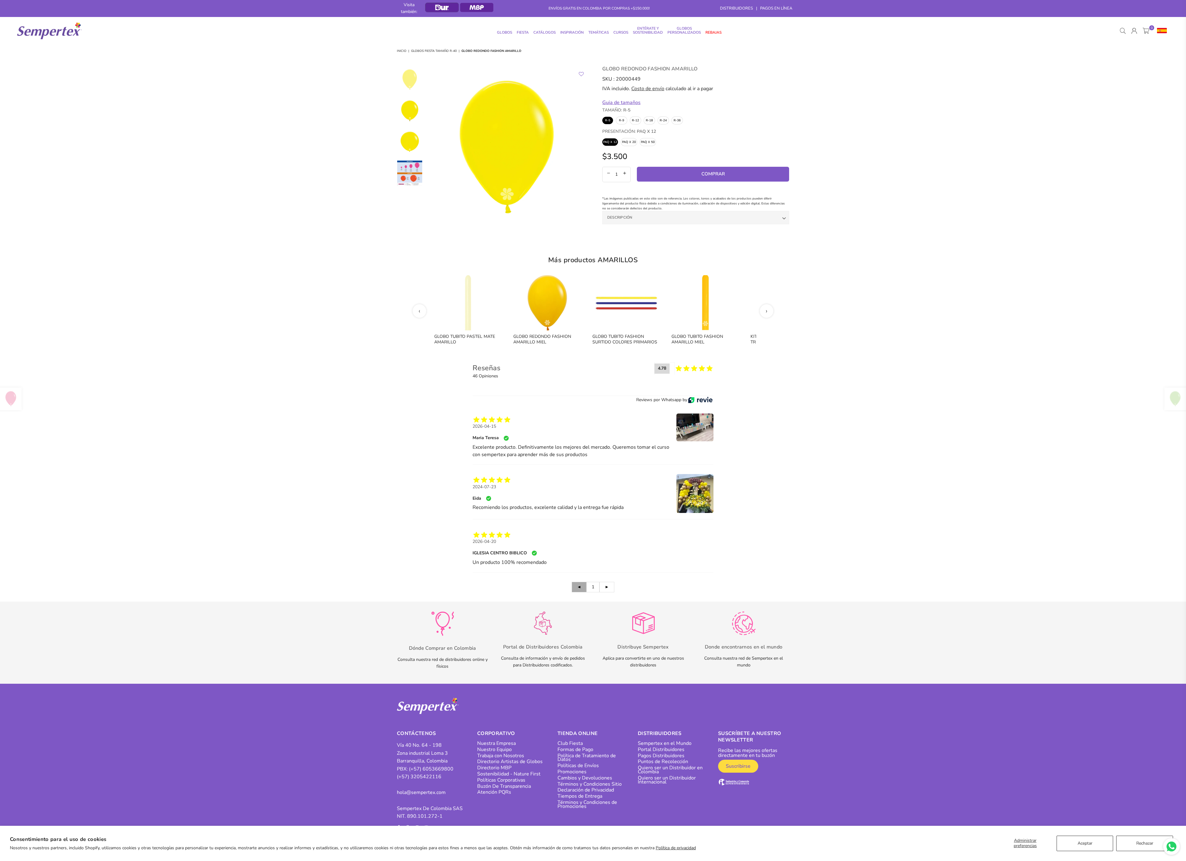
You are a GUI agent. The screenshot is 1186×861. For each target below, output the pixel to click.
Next (583, 147)
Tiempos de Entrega (579, 796)
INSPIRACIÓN (572, 32)
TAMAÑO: (616, 110)
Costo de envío (647, 88)
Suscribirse (738, 766)
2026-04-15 (484, 426)
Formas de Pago (575, 749)
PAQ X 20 (629, 142)
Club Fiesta (570, 743)
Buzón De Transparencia (504, 786)
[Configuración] (1160, 31)
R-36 (677, 120)
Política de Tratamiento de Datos (586, 757)
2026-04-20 (484, 541)
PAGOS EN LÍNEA (776, 8)
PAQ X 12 (610, 142)
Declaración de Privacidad (585, 790)
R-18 (649, 120)
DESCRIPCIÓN (620, 217)
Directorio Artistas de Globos (510, 761)
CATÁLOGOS (544, 32)
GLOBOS (504, 32)
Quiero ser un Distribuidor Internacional (667, 780)
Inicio (401, 51)
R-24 (663, 120)
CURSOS (620, 32)
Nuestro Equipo (494, 749)
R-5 (607, 120)
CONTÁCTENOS (416, 733)
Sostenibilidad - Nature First (508, 774)
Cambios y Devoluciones (584, 778)
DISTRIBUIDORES (736, 8)
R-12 (635, 120)
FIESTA (523, 32)
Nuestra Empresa (496, 743)
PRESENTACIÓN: (629, 131)
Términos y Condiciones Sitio (589, 784)
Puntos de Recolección (663, 761)
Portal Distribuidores (661, 749)
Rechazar (1144, 843)
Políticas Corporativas (501, 780)
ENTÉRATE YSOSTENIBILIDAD (648, 30)
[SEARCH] (1123, 31)
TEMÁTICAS (598, 32)
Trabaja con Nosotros (500, 755)
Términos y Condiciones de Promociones (587, 804)
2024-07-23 (484, 487)
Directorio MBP (494, 767)
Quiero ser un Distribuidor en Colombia (670, 769)
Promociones (572, 771)
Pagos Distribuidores (661, 755)
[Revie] (700, 400)
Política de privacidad (676, 848)
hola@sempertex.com (421, 792)
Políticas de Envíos (578, 765)
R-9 (621, 120)
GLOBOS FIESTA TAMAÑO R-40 (434, 51)
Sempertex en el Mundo (665, 743)
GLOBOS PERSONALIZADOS (684, 30)
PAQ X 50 (648, 142)
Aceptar (1085, 843)
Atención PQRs (494, 792)
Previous (431, 147)
